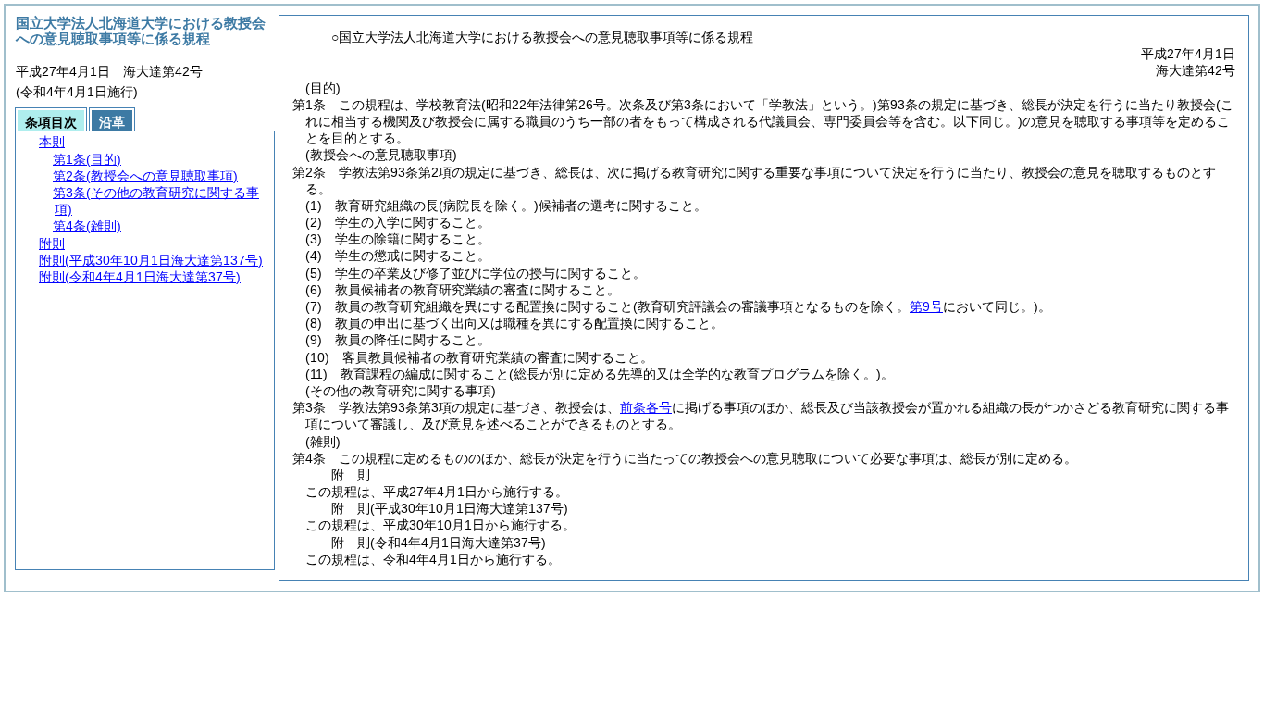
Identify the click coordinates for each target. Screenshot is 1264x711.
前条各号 (646, 407)
